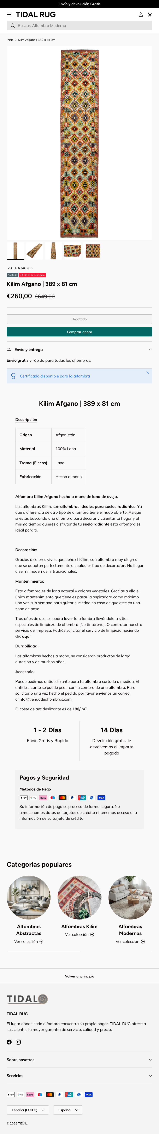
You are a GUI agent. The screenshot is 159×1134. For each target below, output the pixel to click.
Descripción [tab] (26, 419)
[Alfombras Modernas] (130, 897)
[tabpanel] (79, 570)
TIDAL (22, 1123)
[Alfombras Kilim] (79, 897)
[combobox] (79, 25)
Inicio (10, 39)
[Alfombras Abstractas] (29, 897)
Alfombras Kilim (79, 926)
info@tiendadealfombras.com (45, 699)
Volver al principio (79, 976)
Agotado (79, 319)
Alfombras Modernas (130, 929)
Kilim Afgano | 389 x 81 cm (36, 39)
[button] (149, 14)
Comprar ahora (79, 332)
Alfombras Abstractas (28, 929)
